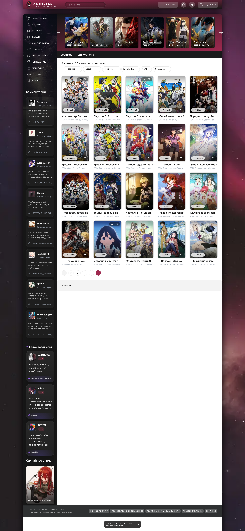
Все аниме (66, 54)
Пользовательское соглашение (127, 511)
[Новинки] (71, 69)
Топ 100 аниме (39, 62)
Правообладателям (192, 511)
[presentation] (58, 33)
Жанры (35, 80)
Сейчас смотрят (87, 54)
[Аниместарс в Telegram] (192, 5)
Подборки (37, 49)
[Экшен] (91, 69)
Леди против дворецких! (42, 334)
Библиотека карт (40, 18)
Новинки (36, 24)
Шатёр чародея (40, 152)
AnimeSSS (66, 285)
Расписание (38, 68)
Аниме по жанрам (40, 43)
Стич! (34, 415)
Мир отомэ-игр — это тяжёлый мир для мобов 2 (42, 183)
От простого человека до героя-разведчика (42, 304)
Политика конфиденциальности (163, 511)
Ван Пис (35, 452)
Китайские (37, 30)
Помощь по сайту (99, 511)
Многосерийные (40, 55)
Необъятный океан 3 (41, 378)
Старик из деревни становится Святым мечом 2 (42, 274)
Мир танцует (38, 122)
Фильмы (36, 37)
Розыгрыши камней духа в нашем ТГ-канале (119, 524)
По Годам (36, 74)
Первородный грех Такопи (42, 213)
